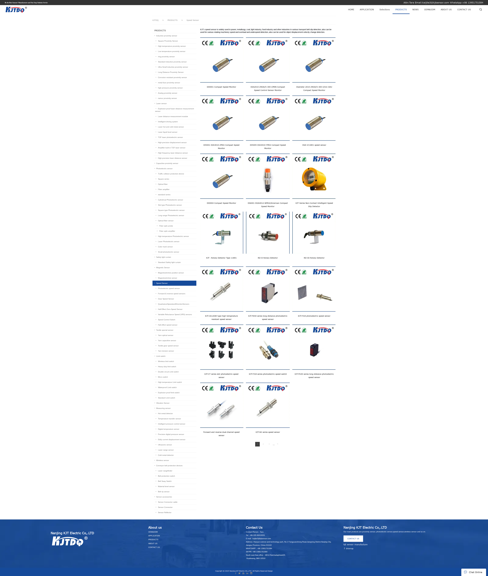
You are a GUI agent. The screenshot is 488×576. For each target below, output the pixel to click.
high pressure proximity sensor (170, 88)
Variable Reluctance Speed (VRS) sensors (174, 314)
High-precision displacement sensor (172, 142)
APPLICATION (367, 9)
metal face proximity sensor (168, 83)
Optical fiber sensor (165, 221)
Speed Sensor (162, 283)
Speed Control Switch (166, 320)
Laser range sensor (165, 450)
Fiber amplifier (163, 189)
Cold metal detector (165, 455)
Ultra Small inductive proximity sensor (172, 67)
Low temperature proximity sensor (171, 51)
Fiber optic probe (166, 226)
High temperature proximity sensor (171, 46)
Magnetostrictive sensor (167, 278)
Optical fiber (162, 184)
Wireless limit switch (165, 361)
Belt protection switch (166, 476)
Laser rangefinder (164, 471)
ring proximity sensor (166, 57)
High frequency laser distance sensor (172, 153)
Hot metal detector (165, 413)
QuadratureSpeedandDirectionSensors (173, 304)
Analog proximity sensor (167, 93)
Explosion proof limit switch (168, 393)
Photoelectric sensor (164, 169)
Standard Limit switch (166, 398)
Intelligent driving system (167, 122)
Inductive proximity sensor (166, 36)
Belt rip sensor (163, 492)
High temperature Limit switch (169, 382)
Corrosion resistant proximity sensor (172, 77)
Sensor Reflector (164, 512)
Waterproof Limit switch (167, 387)
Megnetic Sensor (163, 268)
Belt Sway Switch (164, 481)
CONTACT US (464, 9)
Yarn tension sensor (165, 351)
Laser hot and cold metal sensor (170, 127)
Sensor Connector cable (167, 502)
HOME (351, 9)
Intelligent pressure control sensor (171, 424)
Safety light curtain (163, 257)
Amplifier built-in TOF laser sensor (171, 148)
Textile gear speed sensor (168, 346)
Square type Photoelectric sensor (171, 210)
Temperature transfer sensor (169, 419)
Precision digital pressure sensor (170, 434)
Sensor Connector (165, 507)
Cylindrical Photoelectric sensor (170, 200)
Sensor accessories (164, 497)
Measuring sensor (163, 408)
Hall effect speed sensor (167, 325)
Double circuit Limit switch (168, 372)
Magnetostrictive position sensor (170, 273)
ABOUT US (446, 9)
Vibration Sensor (163, 403)
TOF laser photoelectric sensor (170, 137)
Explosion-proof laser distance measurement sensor (174, 110)
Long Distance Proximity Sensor (170, 72)
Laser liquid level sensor (167, 132)
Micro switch (162, 377)
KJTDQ (155, 20)
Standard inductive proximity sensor (172, 62)
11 (277, 444)
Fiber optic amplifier (167, 231)
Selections (384, 9)
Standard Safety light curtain (169, 262)
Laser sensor (161, 103)
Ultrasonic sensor (164, 445)
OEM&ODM (429, 9)
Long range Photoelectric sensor (170, 215)
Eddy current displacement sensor (171, 439)
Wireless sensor (162, 460)
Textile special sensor (164, 330)
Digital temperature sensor (168, 429)
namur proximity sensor (167, 98)
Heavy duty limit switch (166, 367)
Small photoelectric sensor (168, 252)
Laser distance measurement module (172, 116)
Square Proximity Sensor (167, 41)
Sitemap (349, 548)
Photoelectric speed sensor (168, 288)
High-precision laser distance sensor (172, 158)
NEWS (415, 9)
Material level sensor (166, 486)
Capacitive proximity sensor (167, 163)
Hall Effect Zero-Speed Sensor (169, 309)
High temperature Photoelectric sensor (173, 236)
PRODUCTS (401, 9)
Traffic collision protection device (170, 174)
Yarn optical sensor (165, 335)
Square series (163, 179)
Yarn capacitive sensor (166, 340)
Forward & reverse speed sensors (171, 294)
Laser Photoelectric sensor (168, 241)
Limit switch (160, 356)
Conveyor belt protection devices (169, 466)
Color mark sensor (165, 247)
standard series (163, 195)
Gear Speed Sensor (165, 299)
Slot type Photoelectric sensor (169, 205)
